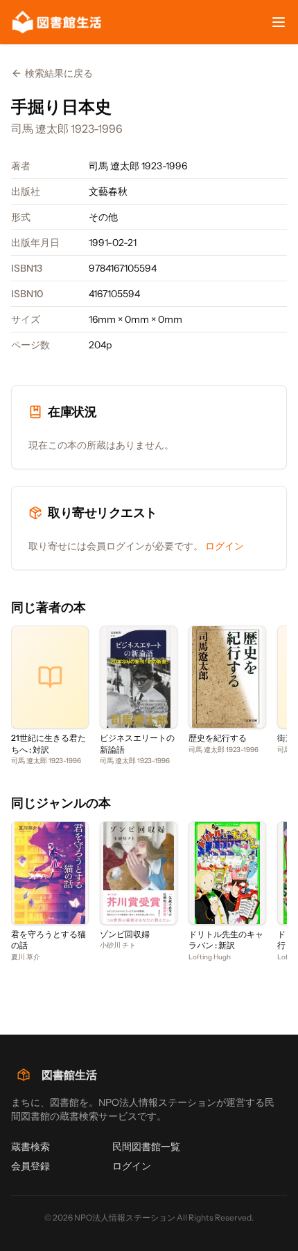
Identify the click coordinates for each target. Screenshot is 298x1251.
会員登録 (30, 1166)
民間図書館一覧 (146, 1146)
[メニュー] (278, 22)
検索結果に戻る (59, 73)
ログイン (224, 546)
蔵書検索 (30, 1146)
